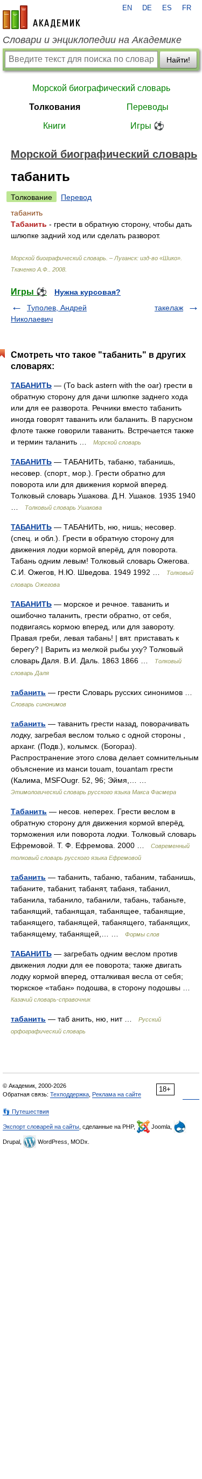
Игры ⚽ (147, 125)
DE (147, 8)
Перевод (76, 197)
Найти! (178, 59)
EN (127, 8)
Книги (54, 125)
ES (167, 8)
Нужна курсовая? (87, 292)
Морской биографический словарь (101, 88)
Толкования (54, 107)
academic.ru (41, 17)
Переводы (148, 107)
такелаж (169, 307)
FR (186, 8)
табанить (28, 692)
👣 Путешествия (26, 1111)
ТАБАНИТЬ (31, 385)
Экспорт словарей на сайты (41, 1126)
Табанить (29, 811)
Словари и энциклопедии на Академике (92, 39)
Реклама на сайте (116, 1094)
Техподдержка (69, 1094)
